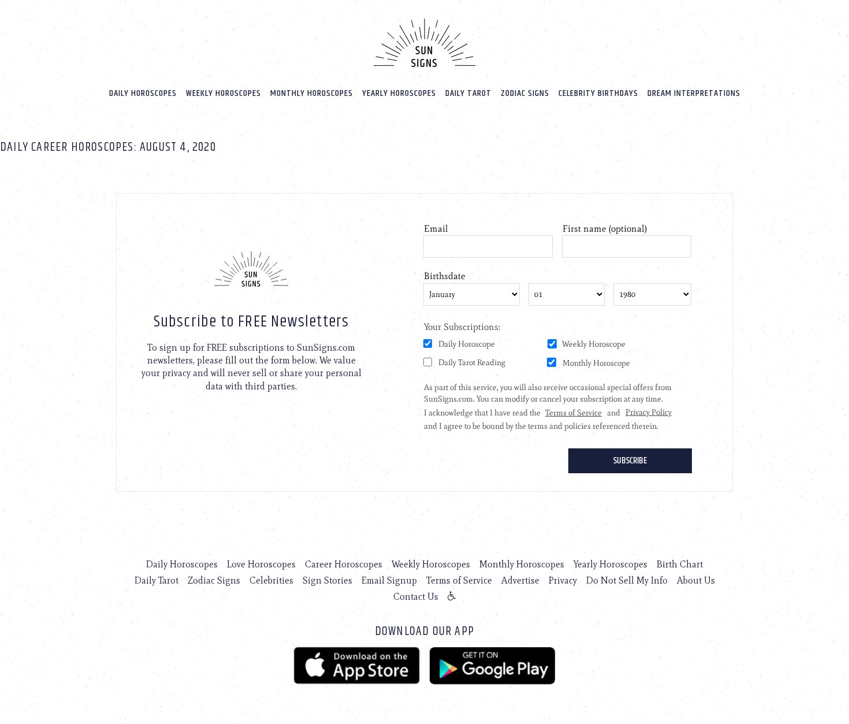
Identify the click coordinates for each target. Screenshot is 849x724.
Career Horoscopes (343, 564)
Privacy (563, 580)
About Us (696, 580)
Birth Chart (680, 564)
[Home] (424, 42)
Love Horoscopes (261, 564)
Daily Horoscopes (143, 93)
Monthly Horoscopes (311, 93)
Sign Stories (327, 580)
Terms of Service (459, 580)
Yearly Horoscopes (399, 93)
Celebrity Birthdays (598, 93)
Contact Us (415, 596)
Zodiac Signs (525, 93)
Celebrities (271, 580)
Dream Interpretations (693, 93)
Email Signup (389, 580)
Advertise (520, 580)
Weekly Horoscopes (223, 93)
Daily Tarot (468, 93)
